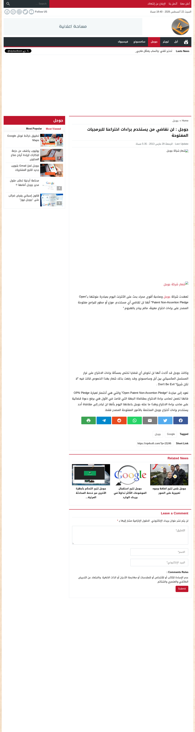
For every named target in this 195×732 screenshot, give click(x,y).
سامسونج (139, 41)
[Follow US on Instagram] (19, 11)
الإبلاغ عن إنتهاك (157, 3)
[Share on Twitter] (165, 420)
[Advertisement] (97, 84)
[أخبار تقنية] (166, 26)
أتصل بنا (173, 3)
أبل (176, 41)
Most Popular (34, 128)
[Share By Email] (150, 420)
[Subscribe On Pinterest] (13, 11)
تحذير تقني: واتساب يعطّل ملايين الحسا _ (149, 51)
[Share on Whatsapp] (134, 420)
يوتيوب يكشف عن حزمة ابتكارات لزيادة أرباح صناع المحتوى (25, 155)
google (171, 434)
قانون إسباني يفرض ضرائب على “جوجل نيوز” (23, 197)
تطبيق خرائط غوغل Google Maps (23, 138)
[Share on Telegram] (104, 420)
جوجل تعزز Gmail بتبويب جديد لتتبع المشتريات (25, 168)
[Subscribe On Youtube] (31, 11)
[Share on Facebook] (180, 420)
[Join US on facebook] (7, 11)
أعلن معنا (185, 3)
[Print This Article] (88, 420)
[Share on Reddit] (119, 420)
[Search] (8, 4)
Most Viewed (53, 128)
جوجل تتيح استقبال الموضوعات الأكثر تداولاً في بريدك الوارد (130, 493)
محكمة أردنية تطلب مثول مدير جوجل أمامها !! (24, 182)
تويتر (166, 41)
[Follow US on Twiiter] (25, 11)
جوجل (154, 41)
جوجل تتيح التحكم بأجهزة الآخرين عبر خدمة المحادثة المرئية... (91, 493)
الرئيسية (186, 42)
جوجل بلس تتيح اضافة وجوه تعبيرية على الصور (169, 490)
